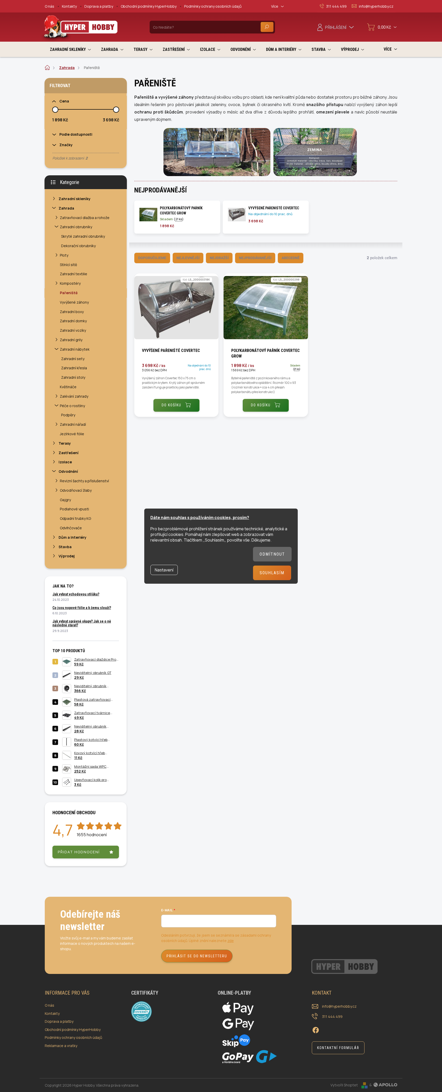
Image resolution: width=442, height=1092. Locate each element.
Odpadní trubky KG (75, 518)
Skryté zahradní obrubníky (83, 236)
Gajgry (65, 499)
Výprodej (67, 556)
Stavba (65, 546)
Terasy (65, 443)
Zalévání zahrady (74, 396)
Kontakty (69, 6)
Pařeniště (69, 292)
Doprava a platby (98, 6)
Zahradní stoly (73, 377)
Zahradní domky (73, 320)
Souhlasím (272, 572)
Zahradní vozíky (73, 330)
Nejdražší (219, 258)
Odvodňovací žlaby (76, 490)
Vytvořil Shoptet (344, 1084)
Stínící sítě (68, 264)
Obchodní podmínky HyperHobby (148, 6)
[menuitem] (70, 49)
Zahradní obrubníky (76, 226)
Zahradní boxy (72, 311)
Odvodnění (68, 471)
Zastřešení (69, 452)
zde (230, 940)
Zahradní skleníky (75, 198)
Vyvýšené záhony (74, 302)
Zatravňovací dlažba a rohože (84, 217)
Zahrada (66, 208)
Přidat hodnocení (79, 851)
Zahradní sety (72, 358)
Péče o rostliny (72, 405)
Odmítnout (272, 554)
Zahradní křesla (74, 367)
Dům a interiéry (72, 537)
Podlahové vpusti (74, 509)
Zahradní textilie (73, 273)
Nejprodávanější (255, 258)
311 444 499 (332, 1016)
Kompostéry (70, 283)
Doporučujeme (152, 258)
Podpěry (68, 414)
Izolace (65, 461)
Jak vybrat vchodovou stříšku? (75, 594)
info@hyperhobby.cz (339, 1006)
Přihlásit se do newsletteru (197, 956)
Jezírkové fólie (72, 433)
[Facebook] (315, 1029)
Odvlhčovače (71, 527)
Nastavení (164, 570)
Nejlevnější (188, 258)
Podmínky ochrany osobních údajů (212, 6)
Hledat (267, 27)
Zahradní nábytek (75, 349)
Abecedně (291, 258)
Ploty (64, 255)
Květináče (68, 386)
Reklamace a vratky (61, 1045)
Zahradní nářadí (73, 424)
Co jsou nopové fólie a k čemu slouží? (81, 608)
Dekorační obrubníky (78, 245)
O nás (49, 6)
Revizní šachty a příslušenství (84, 480)
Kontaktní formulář (338, 1048)
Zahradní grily (71, 339)
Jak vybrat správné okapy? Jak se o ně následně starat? (81, 623)
